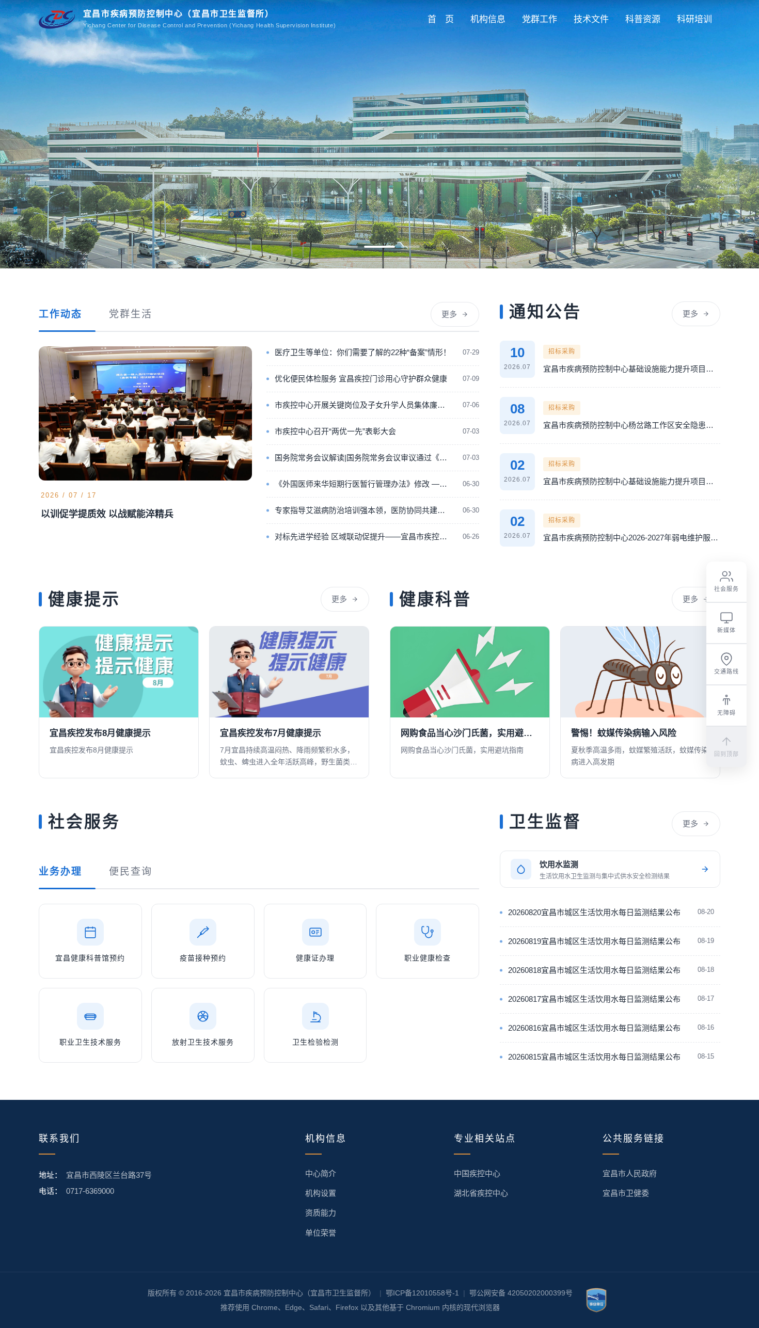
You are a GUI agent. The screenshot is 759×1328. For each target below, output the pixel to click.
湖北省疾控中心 (481, 1193)
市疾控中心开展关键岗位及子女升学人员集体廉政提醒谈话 (364, 405)
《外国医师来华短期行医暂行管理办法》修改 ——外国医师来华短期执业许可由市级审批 (364, 483)
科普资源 (642, 19)
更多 (449, 314)
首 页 (441, 19)
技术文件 (591, 19)
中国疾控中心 (477, 1173)
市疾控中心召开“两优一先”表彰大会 (335, 431)
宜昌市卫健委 (626, 1193)
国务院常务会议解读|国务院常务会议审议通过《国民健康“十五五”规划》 (364, 457)
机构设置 (320, 1193)
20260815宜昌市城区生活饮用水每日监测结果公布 (594, 1056)
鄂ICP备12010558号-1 (422, 1293)
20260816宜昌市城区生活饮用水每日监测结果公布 (594, 1027)
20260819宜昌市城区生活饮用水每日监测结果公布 (594, 941)
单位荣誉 (320, 1232)
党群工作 (539, 19)
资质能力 (320, 1212)
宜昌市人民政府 (630, 1173)
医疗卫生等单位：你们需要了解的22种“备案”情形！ (363, 352)
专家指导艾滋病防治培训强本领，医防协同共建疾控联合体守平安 (364, 510)
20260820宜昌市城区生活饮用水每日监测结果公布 (594, 912)
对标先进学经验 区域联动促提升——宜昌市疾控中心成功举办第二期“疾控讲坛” (364, 536)
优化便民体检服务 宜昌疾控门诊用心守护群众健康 (361, 378)
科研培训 (694, 19)
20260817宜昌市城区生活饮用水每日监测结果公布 (594, 999)
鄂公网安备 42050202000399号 (521, 1293)
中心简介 (320, 1173)
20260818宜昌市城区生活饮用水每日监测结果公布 (594, 970)
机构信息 (487, 19)
